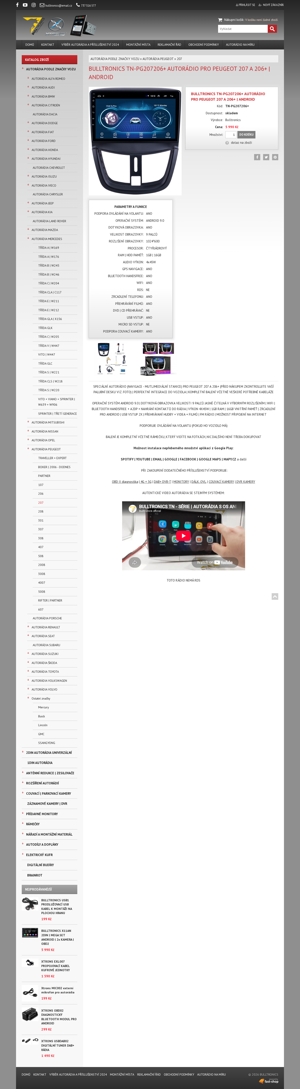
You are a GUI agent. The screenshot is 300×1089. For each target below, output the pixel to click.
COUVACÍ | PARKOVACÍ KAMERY (48, 793)
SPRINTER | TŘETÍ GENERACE (57, 414)
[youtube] (27, 5)
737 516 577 (88, 5)
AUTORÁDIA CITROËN (46, 105)
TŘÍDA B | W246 (48, 274)
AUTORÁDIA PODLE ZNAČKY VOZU (51, 69)
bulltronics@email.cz (58, 5)
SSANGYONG (46, 743)
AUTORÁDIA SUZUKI (45, 654)
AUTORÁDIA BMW (43, 96)
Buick (41, 716)
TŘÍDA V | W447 (48, 346)
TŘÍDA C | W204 (48, 283)
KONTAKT (47, 45)
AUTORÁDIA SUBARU (46, 645)
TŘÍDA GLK (45, 328)
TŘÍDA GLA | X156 (50, 319)
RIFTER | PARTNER (50, 600)
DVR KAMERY (246, 482)
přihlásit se (247, 5)
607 (40, 609)
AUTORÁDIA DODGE (45, 123)
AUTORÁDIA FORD (44, 141)
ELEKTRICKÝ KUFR (39, 855)
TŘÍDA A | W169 (48, 248)
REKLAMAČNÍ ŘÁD (169, 45)
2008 (41, 565)
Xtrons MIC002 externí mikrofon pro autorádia (57, 990)
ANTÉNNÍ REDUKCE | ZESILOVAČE (50, 773)
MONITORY (181, 482)
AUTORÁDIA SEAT (43, 636)
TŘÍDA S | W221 (48, 372)
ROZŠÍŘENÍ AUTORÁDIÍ (42, 783)
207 (40, 503)
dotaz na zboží (241, 142)
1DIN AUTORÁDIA (39, 763)
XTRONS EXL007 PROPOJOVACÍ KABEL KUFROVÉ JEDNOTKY (55, 966)
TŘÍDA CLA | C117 (49, 292)
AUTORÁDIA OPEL (43, 440)
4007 (41, 583)
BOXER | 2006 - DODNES (54, 467)
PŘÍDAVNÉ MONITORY (42, 814)
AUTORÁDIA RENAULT (46, 627)
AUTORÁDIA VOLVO (44, 689)
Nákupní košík (234, 20)
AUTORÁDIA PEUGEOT (46, 449)
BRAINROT (34, 875)
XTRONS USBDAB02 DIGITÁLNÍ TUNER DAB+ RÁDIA (57, 1045)
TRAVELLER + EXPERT (52, 458)
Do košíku (246, 134)
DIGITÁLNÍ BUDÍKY (40, 865)
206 (40, 494)
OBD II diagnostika (125, 482)
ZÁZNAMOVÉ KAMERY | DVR (47, 804)
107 (40, 485)
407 (40, 547)
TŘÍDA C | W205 (48, 337)
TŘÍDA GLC (45, 363)
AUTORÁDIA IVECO (44, 185)
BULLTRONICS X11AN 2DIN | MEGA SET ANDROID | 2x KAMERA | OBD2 (57, 937)
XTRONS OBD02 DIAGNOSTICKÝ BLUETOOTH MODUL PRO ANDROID (59, 1017)
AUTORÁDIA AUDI (43, 87)
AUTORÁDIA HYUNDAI (46, 159)
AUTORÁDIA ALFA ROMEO (48, 79)
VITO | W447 (46, 354)
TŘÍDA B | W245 (48, 265)
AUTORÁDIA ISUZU (44, 176)
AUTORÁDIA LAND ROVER (49, 221)
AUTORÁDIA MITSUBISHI (48, 422)
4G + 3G (146, 482)
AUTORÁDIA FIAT (43, 132)
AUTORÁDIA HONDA (45, 150)
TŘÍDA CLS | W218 (50, 381)
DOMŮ (29, 45)
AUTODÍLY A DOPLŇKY (42, 844)
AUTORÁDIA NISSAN (45, 431)
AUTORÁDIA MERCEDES (47, 239)
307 (40, 529)
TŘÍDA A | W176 (48, 257)
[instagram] (35, 5)
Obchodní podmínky (203, 45)
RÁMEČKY (33, 824)
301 (40, 520)
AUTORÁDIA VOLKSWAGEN (49, 681)
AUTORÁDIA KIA (42, 212)
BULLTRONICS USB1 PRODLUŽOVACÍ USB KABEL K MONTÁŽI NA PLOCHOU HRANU (56, 906)
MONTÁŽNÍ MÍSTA (138, 45)
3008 (41, 574)
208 (40, 511)
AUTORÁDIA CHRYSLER (48, 194)
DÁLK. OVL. (199, 482)
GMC (41, 734)
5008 (41, 592)
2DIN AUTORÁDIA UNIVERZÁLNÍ (49, 753)
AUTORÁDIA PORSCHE (47, 618)
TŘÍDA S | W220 (48, 390)
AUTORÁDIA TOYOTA (45, 672)
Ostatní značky (41, 698)
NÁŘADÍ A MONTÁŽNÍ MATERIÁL (49, 834)
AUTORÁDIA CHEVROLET (49, 168)
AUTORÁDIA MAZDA (45, 230)
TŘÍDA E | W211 (48, 301)
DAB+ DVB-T (162, 482)
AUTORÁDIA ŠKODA (44, 663)
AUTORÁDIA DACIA (45, 114)
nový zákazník (273, 5)
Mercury (43, 707)
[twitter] (266, 157)
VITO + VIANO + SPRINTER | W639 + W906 (56, 402)
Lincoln (42, 725)
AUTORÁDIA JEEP (43, 203)
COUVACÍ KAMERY (221, 482)
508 (40, 556)
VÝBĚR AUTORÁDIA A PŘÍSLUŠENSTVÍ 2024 (90, 45)
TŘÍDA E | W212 (48, 310)
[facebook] (19, 5)
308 (40, 538)
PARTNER (44, 476)
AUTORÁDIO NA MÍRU (240, 45)
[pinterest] (275, 157)
